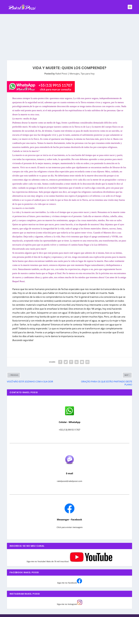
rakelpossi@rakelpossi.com (69, 481)
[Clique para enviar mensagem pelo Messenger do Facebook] (69, 512)
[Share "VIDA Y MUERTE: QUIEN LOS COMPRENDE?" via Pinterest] (71, 362)
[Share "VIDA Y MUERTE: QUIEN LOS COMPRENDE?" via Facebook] (60, 362)
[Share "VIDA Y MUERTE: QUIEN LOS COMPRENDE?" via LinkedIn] (76, 362)
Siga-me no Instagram (67, 604)
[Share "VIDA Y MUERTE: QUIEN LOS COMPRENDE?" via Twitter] (65, 362)
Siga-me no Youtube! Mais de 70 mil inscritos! (48, 561)
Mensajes (75, 73)
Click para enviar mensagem (70, 527)
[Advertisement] (69, 34)
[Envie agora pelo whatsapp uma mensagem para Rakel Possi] (69, 415)
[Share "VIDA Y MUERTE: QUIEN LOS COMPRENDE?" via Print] (87, 362)
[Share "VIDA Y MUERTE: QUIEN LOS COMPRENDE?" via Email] (82, 362)
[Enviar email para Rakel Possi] (69, 466)
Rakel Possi (61, 73)
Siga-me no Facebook (67, 582)
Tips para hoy (88, 73)
